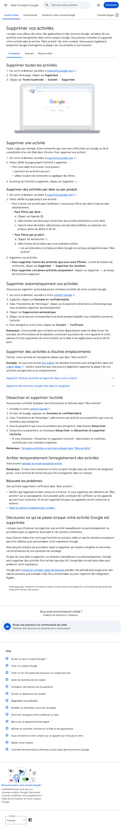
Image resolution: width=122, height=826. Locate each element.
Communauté (30, 15)
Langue (12, 816)
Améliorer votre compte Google (58, 15)
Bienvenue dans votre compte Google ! (22, 785)
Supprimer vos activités (24, 700)
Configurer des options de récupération (32, 686)
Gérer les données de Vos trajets (28, 679)
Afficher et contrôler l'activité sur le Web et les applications (42, 728)
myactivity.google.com (60, 70)
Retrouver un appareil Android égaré (30, 721)
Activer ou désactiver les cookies (28, 693)
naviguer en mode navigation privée (42, 463)
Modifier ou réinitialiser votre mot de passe (33, 707)
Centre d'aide (11, 15)
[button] (6, 5)
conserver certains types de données (42, 570)
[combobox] (71, 5)
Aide (8, 651)
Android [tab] (29, 53)
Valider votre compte (22, 742)
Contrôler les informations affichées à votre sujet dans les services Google (50, 749)
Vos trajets (47, 363)
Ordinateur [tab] (14, 53)
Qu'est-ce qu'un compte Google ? (29, 659)
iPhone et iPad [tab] (45, 53)
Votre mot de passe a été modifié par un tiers (35, 714)
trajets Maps (13, 366)
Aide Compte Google (24, 5)
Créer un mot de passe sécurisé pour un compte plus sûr (40, 673)
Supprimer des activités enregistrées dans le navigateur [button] (38, 386)
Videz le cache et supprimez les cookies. (32, 508)
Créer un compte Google (24, 666)
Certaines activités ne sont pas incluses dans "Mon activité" (56, 448)
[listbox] (15, 820)
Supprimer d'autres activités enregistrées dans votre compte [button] (41, 378)
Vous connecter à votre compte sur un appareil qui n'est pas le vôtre (47, 735)
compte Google (63, 295)
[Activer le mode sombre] (30, 820)
